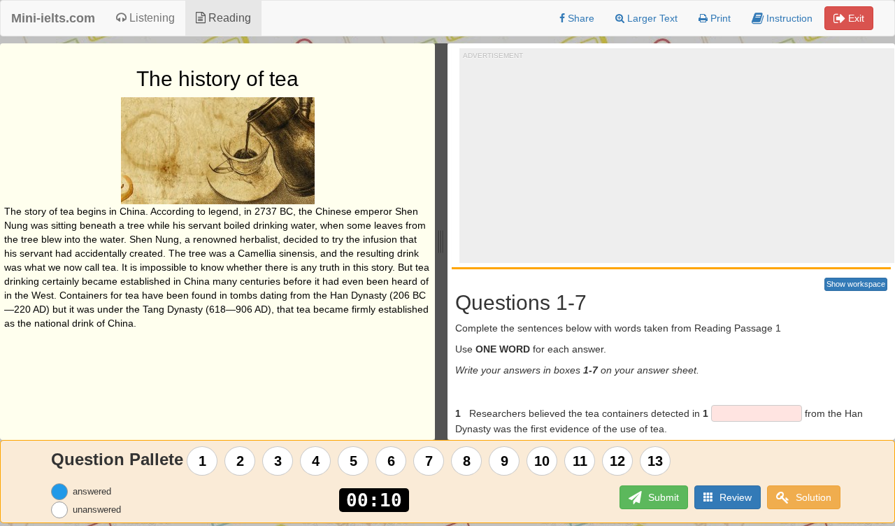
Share (579, 18)
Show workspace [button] (855, 284)
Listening (151, 18)
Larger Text (651, 18)
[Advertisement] (679, 158)
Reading (228, 18)
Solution (812, 497)
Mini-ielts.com (53, 18)
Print (719, 18)
